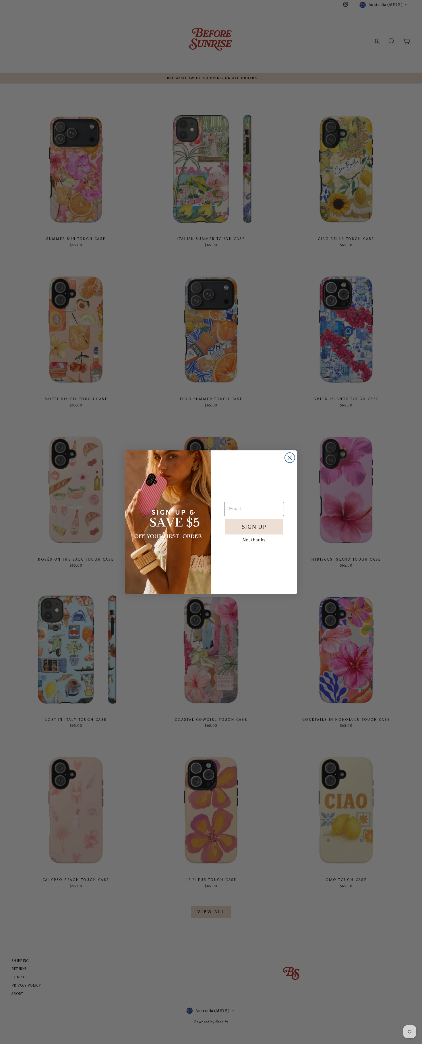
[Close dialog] (290, 458)
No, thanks (254, 540)
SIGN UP (254, 526)
